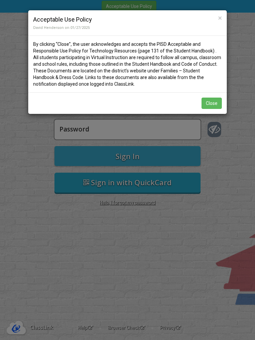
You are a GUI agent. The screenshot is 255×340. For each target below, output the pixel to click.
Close (211, 103)
